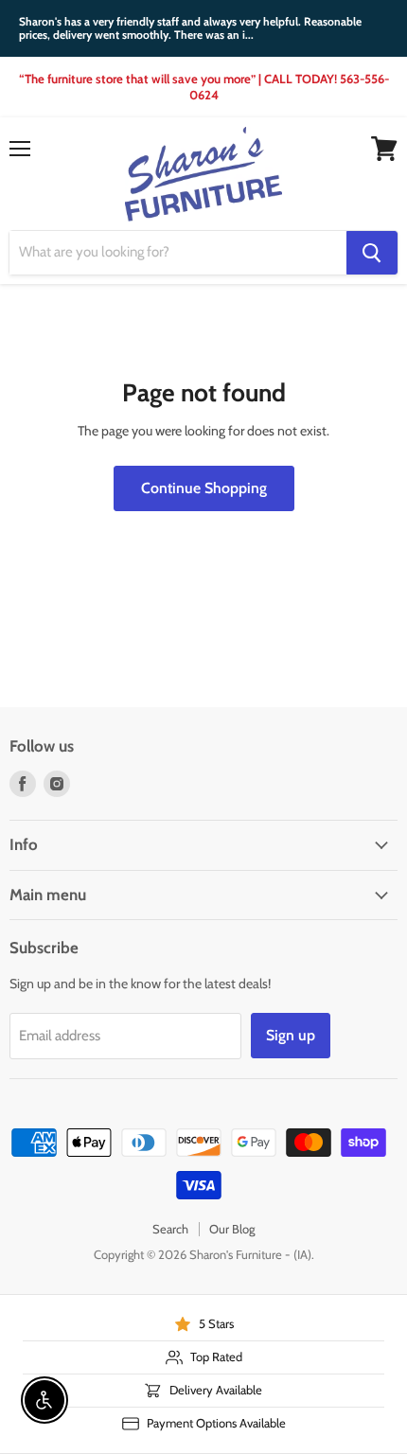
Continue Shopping (204, 488)
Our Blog (232, 1228)
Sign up (290, 1035)
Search (170, 1228)
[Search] (372, 253)
